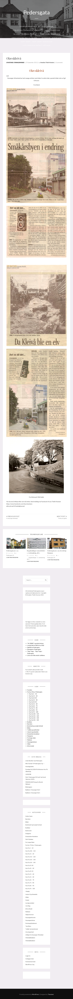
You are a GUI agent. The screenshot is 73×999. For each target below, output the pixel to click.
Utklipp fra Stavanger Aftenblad (26, 30)
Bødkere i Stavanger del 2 (32, 790)
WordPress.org (29, 964)
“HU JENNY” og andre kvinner (24, 34)
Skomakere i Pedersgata (51, 38)
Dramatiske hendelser (33, 734)
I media (27, 891)
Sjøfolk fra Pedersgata (50, 34)
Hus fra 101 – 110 (34, 714)
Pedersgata (36, 12)
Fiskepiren (30, 736)
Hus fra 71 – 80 (33, 708)
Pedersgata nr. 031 (12, 551)
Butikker (29, 722)
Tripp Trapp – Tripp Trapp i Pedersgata (36, 41)
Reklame (29, 740)
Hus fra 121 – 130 (34, 718)
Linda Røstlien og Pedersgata (33, 760)
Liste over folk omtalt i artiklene (36, 655)
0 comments (59, 62)
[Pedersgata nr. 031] (16, 543)
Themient (51, 994)
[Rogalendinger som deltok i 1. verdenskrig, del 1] (36, 543)
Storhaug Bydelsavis (28, 26)
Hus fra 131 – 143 (34, 720)
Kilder (29, 744)
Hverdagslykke (29, 766)
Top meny (28, 926)
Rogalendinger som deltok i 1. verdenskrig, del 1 (36, 552)
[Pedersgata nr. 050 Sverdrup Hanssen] (57, 543)
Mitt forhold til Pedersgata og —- (35, 763)
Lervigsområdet (29, 903)
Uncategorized (29, 932)
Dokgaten (28, 833)
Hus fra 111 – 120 (34, 716)
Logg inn (27, 956)
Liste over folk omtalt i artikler (36, 45)
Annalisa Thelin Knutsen (47, 62)
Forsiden (29, 690)
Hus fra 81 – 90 (33, 710)
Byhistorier (9, 62)
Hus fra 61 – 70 (33, 706)
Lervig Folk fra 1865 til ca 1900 (24, 38)
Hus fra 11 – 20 (33, 696)
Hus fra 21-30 (33, 698)
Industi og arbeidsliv (32, 732)
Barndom (29, 724)
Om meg (27, 906)
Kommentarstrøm (30, 961)
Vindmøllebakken (30, 937)
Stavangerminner (19, 62)
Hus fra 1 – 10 (33, 694)
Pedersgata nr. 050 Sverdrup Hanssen (56, 552)
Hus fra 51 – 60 (33, 704)
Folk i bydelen (47, 26)
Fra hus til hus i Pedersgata (34, 692)
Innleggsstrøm (29, 959)
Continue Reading (12, 557)
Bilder (28, 728)
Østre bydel (30, 746)
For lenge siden (31, 738)
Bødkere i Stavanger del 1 (32, 793)
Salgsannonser (29, 914)
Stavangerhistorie (52, 30)
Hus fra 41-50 (33, 702)
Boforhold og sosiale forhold (35, 726)
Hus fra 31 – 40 (33, 700)
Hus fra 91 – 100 (33, 712)
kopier (27, 900)
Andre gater (28, 816)
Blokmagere (28, 787)
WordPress (35, 994)
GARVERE (28, 774)
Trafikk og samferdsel (33, 730)
